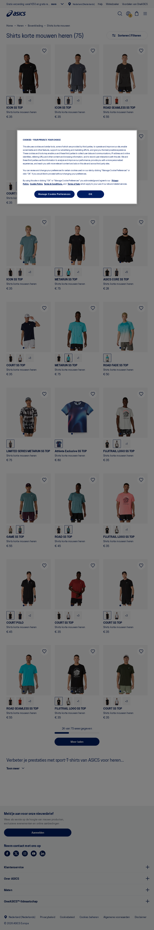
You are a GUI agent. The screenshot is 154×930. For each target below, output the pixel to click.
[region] (77, 167)
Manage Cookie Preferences (54, 194)
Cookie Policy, (36, 183)
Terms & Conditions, (53, 183)
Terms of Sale (74, 183)
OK (90, 194)
